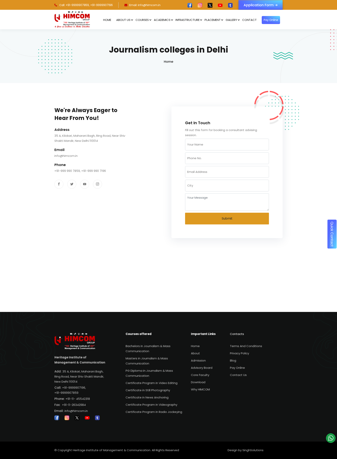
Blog (233, 360)
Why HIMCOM (200, 389)
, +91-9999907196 (101, 5)
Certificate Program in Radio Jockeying (154, 412)
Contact (249, 20)
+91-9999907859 (66, 393)
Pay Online (271, 20)
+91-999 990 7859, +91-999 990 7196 (80, 171)
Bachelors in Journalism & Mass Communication (148, 348)
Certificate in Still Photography (148, 390)
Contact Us (238, 375)
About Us (123, 20)
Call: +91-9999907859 (74, 5)
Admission (198, 360)
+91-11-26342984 (74, 405)
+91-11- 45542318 (78, 399)
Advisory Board (201, 368)
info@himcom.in (66, 156)
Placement (213, 20)
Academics (162, 20)
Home (107, 20)
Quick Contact (332, 234)
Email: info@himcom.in (145, 5)
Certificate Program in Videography (151, 405)
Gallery (231, 20)
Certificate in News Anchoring (147, 397)
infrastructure (188, 20)
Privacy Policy (239, 353)
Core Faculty (200, 375)
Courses (142, 20)
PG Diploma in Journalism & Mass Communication (149, 373)
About (195, 353)
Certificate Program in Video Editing (151, 383)
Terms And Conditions (246, 346)
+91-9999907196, (74, 388)
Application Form (259, 5)
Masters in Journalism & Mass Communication (147, 360)
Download (198, 382)
